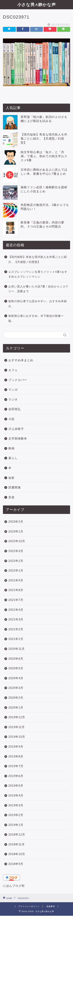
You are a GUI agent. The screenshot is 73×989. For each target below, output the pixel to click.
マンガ (13, 389)
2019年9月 (15, 746)
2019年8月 (15, 756)
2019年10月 (16, 736)
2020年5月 (15, 668)
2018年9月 (15, 863)
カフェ (13, 370)
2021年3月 (15, 619)
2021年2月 (15, 629)
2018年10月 (16, 854)
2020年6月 (15, 658)
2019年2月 (15, 815)
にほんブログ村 (14, 885)
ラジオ (13, 399)
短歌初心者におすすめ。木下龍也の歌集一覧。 (36, 318)
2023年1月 (15, 531)
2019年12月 (16, 717)
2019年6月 (15, 776)
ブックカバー (17, 380)
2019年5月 (15, 785)
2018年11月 (16, 844)
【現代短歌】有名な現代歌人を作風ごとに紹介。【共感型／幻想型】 (44, 138)
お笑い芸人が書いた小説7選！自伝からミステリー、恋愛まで (38, 289)
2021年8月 (15, 590)
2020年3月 (15, 687)
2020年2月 (15, 697)
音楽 (11, 497)
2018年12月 (16, 834)
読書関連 (14, 487)
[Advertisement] (36, 952)
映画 (11, 448)
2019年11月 (16, 727)
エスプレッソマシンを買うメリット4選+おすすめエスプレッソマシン (37, 274)
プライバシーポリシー (29, 906)
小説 (11, 419)
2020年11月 (16, 648)
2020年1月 (15, 707)
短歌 (11, 477)
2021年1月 (15, 639)
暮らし (13, 458)
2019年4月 (15, 795)
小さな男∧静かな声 (36, 4)
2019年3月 (15, 805)
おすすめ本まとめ (20, 360)
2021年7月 (15, 599)
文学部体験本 (17, 438)
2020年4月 (15, 678)
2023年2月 (15, 521)
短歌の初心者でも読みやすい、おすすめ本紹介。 (37, 304)
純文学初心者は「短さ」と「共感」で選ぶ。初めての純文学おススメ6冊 (44, 156)
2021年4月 (15, 609)
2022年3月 (15, 551)
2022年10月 (16, 541)
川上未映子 (16, 428)
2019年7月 (15, 766)
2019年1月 (15, 824)
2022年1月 (15, 570)
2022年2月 (15, 560)
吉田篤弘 (14, 409)
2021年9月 (15, 580)
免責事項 (50, 906)
